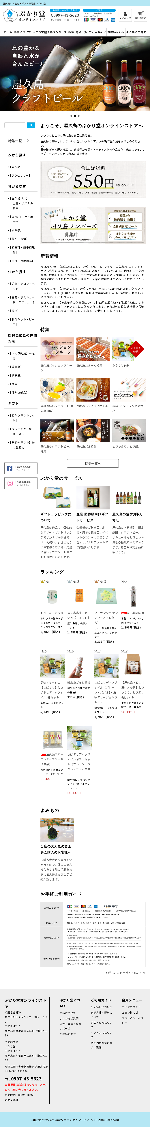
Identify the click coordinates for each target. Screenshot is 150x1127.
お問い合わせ (116, 32)
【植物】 (16, 311)
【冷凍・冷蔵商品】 (24, 261)
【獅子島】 (18, 375)
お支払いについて (101, 1007)
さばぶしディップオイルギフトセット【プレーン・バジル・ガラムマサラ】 (78, 764)
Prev (5, 74)
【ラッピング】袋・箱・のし (24, 431)
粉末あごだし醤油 (78, 682)
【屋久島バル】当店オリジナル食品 (23, 203)
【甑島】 (16, 384)
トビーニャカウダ (51, 613)
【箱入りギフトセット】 (24, 417)
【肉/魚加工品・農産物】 (23, 219)
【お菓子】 (18, 230)
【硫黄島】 (18, 367)
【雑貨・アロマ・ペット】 (24, 286)
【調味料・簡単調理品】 (24, 249)
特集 (71, 32)
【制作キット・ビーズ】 (24, 321)
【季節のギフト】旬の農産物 (24, 444)
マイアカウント (131, 1007)
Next (144, 74)
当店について (22, 32)
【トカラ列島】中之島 (24, 355)
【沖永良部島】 (21, 392)
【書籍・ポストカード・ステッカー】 (24, 299)
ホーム (8, 32)
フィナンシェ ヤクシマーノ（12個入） (106, 617)
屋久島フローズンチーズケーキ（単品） (52, 759)
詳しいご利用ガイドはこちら (126, 973)
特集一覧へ (93, 463)
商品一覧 (81, 32)
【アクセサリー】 (22, 175)
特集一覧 (15, 140)
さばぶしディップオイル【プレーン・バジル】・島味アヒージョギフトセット (105, 692)
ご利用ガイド (97, 32)
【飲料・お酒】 (21, 239)
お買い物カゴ (130, 1012)
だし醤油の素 (136, 613)
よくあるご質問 (136, 32)
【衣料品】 (18, 167)
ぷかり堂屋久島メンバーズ (50, 32)
